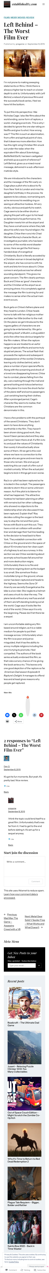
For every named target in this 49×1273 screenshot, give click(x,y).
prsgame (12, 808)
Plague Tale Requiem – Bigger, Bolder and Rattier (23, 1204)
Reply (6, 792)
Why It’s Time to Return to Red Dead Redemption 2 (24, 1160)
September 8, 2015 (12, 769)
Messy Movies (18, 17)
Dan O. (7, 766)
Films (7, 17)
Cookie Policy (14, 1262)
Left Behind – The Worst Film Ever (21, 30)
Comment (35, 881)
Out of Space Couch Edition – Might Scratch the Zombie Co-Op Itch (24, 1115)
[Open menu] (43, 4)
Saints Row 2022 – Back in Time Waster (21, 1247)
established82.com (24, 4)
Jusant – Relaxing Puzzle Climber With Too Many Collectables (21, 1069)
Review (30, 17)
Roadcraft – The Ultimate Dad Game (23, 1024)
